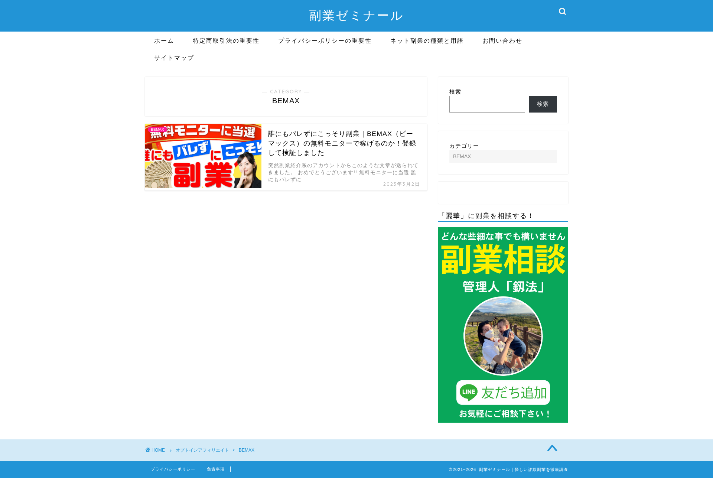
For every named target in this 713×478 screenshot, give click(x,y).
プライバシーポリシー (173, 469)
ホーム (164, 40)
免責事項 (216, 469)
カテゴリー (464, 146)
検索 (455, 91)
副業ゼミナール (356, 15)
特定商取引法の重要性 (226, 40)
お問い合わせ (502, 40)
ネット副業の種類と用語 (427, 40)
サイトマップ (174, 57)
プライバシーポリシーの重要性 (325, 40)
